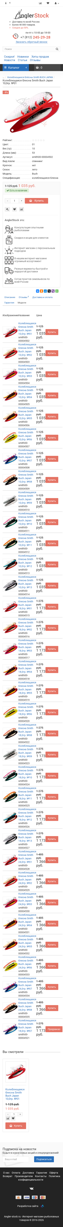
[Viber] (53, 291)
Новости (9, 60)
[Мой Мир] (45, 291)
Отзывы (35, 60)
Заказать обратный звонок (31, 42)
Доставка (28, 1172)
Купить (39, 200)
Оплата (16, 1172)
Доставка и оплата (42, 297)
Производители (24, 1176)
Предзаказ (54, 1029)
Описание (9, 297)
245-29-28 (35, 37)
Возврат (8, 1176)
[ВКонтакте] (37, 291)
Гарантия (9, 302)
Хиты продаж (40, 56)
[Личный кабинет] (56, 3)
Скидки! (9, 56)
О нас (6, 1172)
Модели (22, 302)
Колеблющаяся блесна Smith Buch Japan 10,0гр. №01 (14, 1094)
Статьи (22, 60)
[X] (49, 291)
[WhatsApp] (56, 291)
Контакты (41, 1176)
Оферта (53, 1172)
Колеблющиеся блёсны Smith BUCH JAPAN (30, 77)
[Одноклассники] (41, 291)
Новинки (23, 56)
